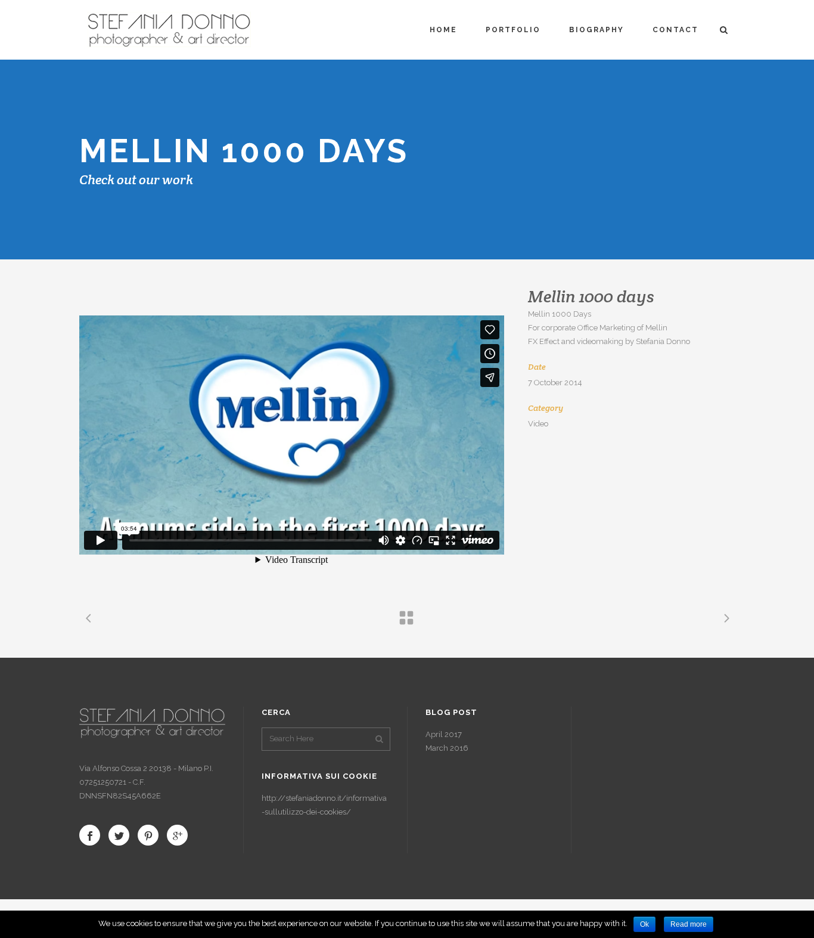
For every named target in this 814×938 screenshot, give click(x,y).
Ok (644, 924)
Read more (688, 924)
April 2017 (443, 734)
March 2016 (446, 748)
